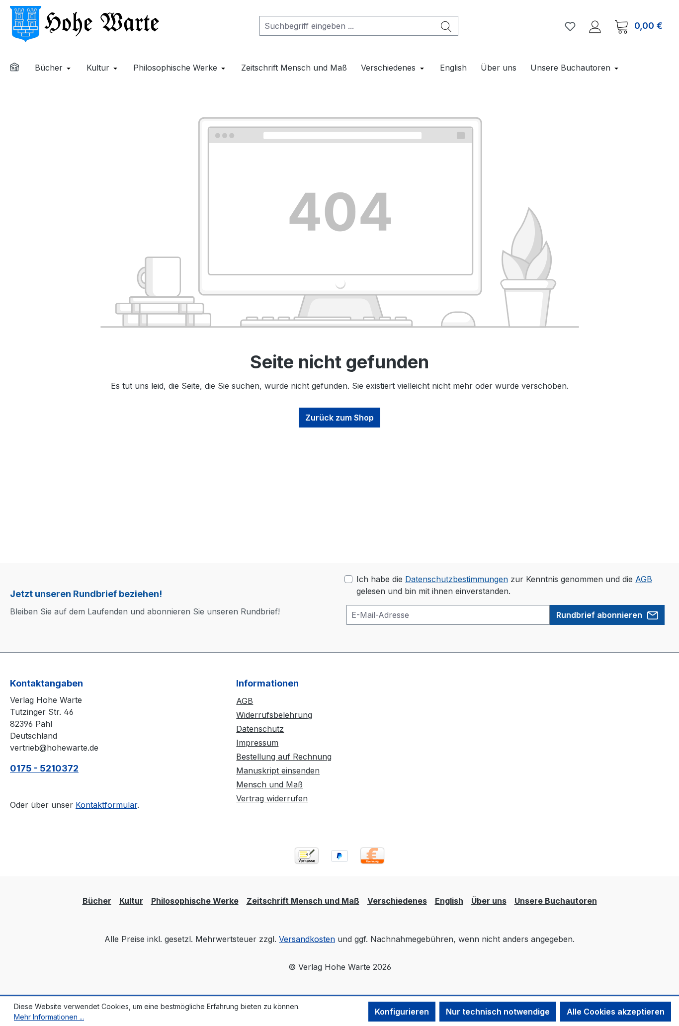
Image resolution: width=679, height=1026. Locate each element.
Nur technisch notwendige (498, 1012)
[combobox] (347, 26)
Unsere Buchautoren (555, 901)
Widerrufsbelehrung (274, 715)
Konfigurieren (402, 1012)
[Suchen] (446, 26)
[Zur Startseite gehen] (84, 24)
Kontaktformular (106, 805)
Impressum (257, 743)
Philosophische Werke (195, 901)
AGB (643, 579)
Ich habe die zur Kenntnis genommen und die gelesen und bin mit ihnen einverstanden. (504, 585)
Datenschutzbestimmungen (456, 579)
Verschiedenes (397, 901)
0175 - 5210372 (44, 768)
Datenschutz (260, 729)
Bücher (97, 901)
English (449, 901)
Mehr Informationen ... (49, 1017)
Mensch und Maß (269, 784)
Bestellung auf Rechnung (284, 757)
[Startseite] (21, 68)
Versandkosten (307, 939)
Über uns (489, 901)
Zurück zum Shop (339, 418)
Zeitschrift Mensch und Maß (303, 901)
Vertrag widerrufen (272, 798)
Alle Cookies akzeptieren (616, 1012)
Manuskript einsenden (278, 770)
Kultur (131, 901)
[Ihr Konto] (595, 26)
